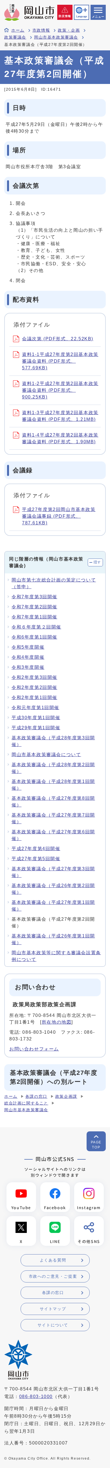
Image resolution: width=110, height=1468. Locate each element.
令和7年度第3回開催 (34, 596)
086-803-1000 (36, 1396)
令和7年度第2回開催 (34, 606)
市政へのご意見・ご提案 (53, 1276)
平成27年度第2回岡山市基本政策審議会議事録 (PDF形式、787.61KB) (59, 516)
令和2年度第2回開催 (34, 687)
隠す (97, 562)
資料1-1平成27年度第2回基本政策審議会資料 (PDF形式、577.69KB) (60, 361)
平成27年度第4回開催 (36, 848)
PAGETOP (96, 1144)
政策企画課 (66, 1096)
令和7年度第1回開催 (34, 617)
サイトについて (53, 1325)
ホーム (18, 30)
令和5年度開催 (28, 647)
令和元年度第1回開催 (35, 707)
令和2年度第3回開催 (34, 677)
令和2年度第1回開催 (34, 697)
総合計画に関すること (26, 1103)
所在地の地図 (57, 1022)
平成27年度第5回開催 (36, 858)
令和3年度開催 (28, 667)
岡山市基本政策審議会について (46, 754)
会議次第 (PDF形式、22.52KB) (57, 338)
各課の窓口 (36, 1096)
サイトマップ (53, 1309)
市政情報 (41, 30)
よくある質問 (53, 1260)
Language (81, 16)
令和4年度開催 (28, 657)
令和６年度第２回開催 (36, 627)
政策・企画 (69, 30)
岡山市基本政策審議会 (56, 37)
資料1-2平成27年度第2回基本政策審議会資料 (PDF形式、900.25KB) (60, 390)
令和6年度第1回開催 (34, 637)
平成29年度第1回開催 (36, 727)
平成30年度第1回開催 (36, 717)
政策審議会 (15, 37)
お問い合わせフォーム (34, 1049)
